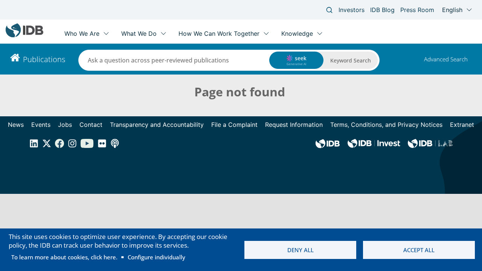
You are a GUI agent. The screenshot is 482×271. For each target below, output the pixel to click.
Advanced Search (446, 59)
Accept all (419, 250)
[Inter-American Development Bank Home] (24, 35)
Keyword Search (350, 60)
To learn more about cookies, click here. (64, 257)
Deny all (300, 250)
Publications (44, 59)
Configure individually (156, 257)
